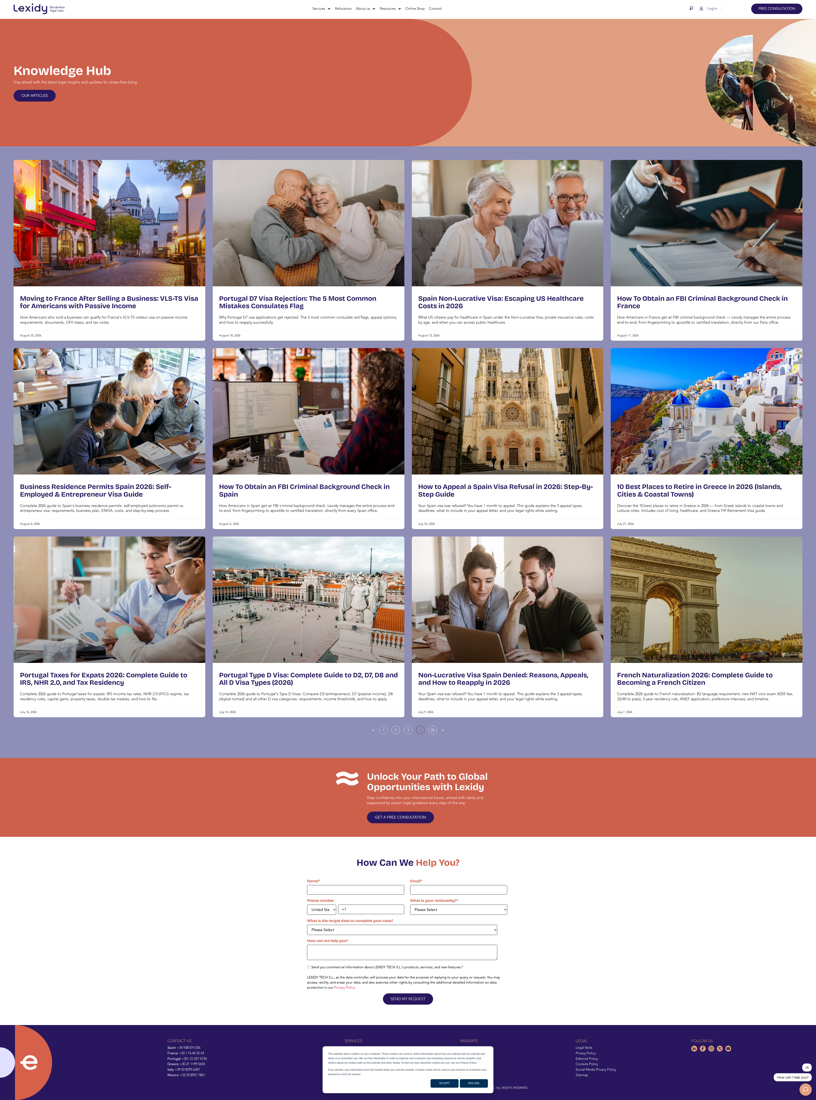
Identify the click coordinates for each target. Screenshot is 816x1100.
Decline (473, 1083)
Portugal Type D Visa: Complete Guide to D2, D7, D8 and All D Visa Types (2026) (308, 679)
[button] (692, 8)
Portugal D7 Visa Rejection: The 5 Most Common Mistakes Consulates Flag (297, 302)
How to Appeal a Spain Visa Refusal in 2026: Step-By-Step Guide (505, 490)
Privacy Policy (344, 987)
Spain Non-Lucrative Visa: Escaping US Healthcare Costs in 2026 (501, 302)
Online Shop (415, 8)
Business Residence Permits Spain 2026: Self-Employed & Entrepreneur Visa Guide (95, 490)
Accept (444, 1083)
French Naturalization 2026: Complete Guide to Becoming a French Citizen (695, 679)
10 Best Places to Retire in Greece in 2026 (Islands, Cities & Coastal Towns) (699, 490)
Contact (435, 8)
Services (318, 8)
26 (434, 729)
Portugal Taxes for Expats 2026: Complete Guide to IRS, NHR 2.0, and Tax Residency (103, 679)
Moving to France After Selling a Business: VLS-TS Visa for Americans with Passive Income (109, 302)
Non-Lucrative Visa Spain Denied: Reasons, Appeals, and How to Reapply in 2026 (503, 679)
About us (363, 8)
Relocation (343, 8)
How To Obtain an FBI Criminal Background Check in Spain (304, 490)
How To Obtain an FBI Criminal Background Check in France (702, 302)
